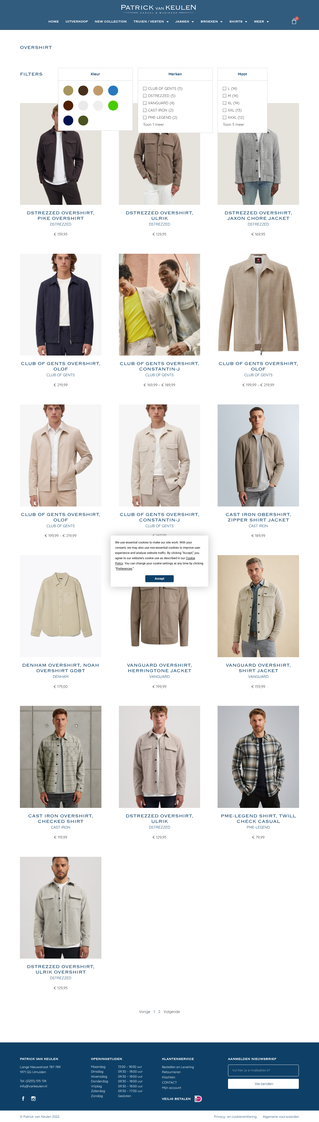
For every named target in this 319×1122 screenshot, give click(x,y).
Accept (159, 578)
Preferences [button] (124, 568)
